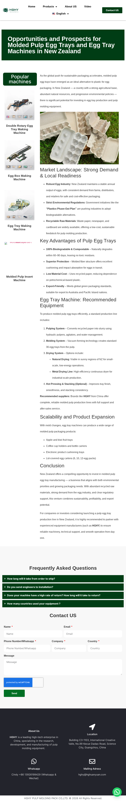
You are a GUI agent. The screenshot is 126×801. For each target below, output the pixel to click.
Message (9, 656)
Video (87, 6)
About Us (33, 730)
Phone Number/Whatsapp (19, 641)
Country (93, 641)
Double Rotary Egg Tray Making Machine (19, 129)
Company (58, 641)
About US (71, 6)
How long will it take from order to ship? (31, 578)
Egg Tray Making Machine (19, 227)
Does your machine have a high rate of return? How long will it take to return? (53, 595)
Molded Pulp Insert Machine (19, 278)
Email (67, 627)
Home (31, 6)
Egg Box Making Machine (19, 177)
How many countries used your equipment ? (33, 603)
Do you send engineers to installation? (30, 587)
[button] (63, 578)
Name (7, 627)
